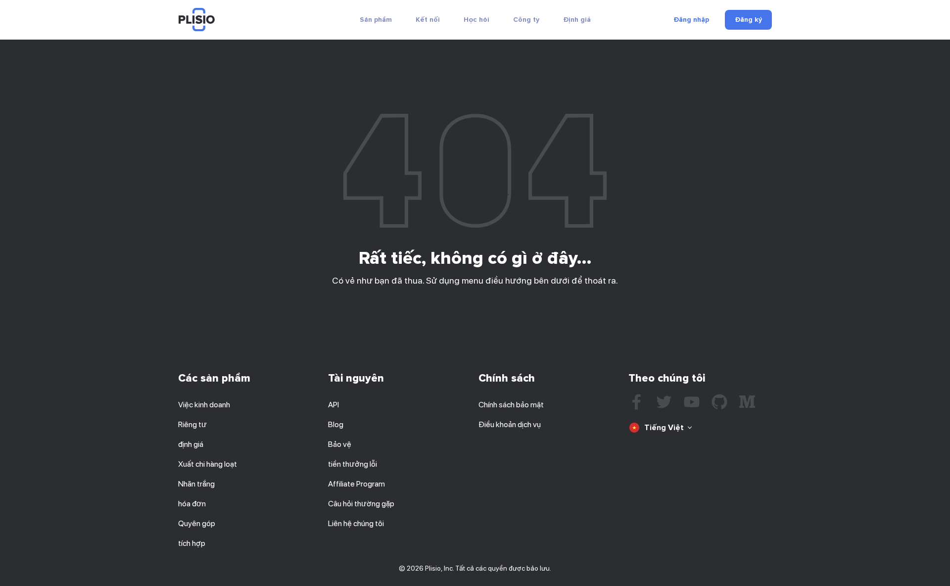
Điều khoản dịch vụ (509, 424)
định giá (190, 444)
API (333, 404)
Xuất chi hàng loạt (207, 464)
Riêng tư (192, 424)
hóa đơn (192, 503)
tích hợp (191, 543)
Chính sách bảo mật (511, 404)
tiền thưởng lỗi (352, 464)
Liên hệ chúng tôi (356, 523)
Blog (335, 424)
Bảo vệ (339, 444)
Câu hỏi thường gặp (361, 503)
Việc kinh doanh (204, 404)
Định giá (577, 19)
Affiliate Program (356, 483)
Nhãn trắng (196, 483)
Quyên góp (196, 523)
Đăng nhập (691, 20)
